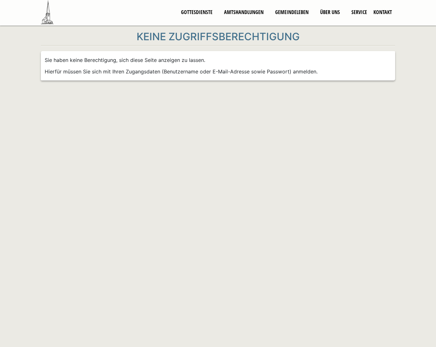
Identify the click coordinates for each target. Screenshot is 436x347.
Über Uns (330, 12)
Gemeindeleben (292, 12)
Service (359, 12)
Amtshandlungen (244, 12)
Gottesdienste (197, 12)
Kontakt (382, 12)
